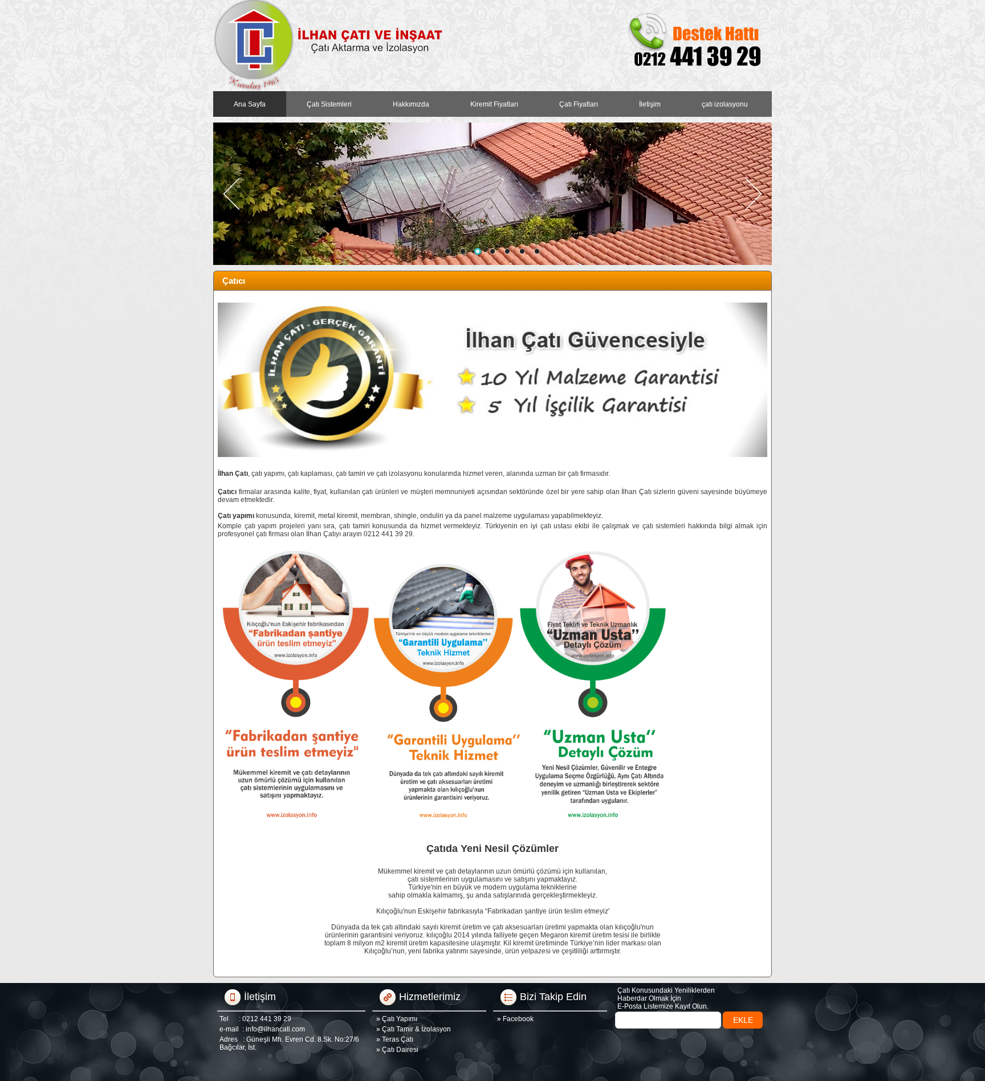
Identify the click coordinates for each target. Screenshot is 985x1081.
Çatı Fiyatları (578, 104)
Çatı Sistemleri (329, 104)
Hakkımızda (411, 104)
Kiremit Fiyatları (494, 104)
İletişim (650, 104)
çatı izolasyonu (725, 104)
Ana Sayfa (250, 104)
